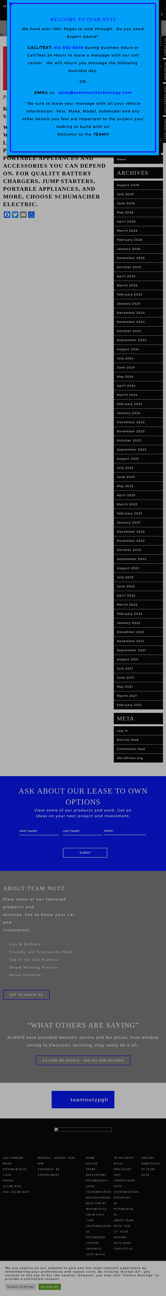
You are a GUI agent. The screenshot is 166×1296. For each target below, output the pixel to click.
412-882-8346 (68, 47)
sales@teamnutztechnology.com (95, 92)
